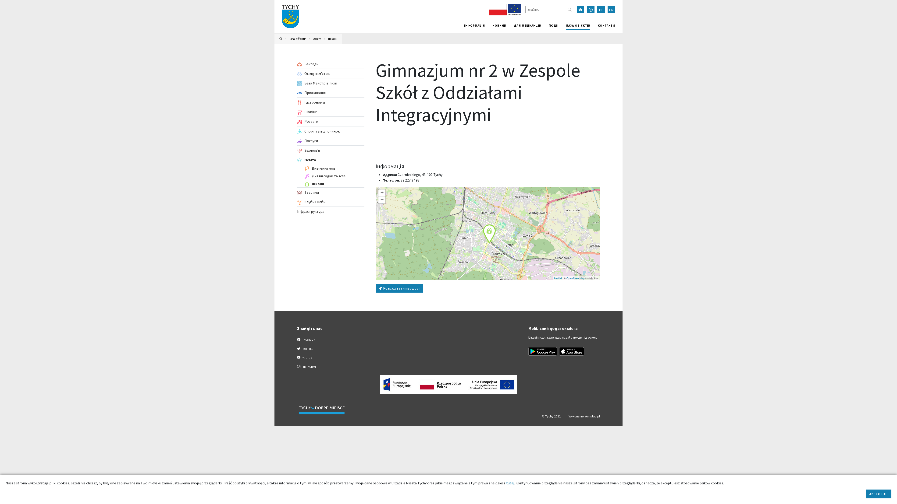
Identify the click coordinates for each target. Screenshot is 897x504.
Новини (499, 25)
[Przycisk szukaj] (569, 9)
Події (554, 25)
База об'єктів (578, 25)
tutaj (510, 483)
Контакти (606, 25)
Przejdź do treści (286, 3)
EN (611, 9)
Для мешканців (527, 25)
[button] (489, 233)
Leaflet (558, 278)
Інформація (474, 25)
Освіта (317, 39)
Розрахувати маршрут (401, 288)
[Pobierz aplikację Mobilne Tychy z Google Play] (542, 351)
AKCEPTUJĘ (878, 494)
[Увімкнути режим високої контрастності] (580, 9)
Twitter (307, 348)
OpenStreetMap (575, 278)
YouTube (307, 358)
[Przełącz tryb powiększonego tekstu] (590, 9)
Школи (332, 39)
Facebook (308, 339)
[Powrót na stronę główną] (281, 39)
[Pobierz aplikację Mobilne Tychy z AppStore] (571, 351)
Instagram (309, 366)
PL (601, 9)
